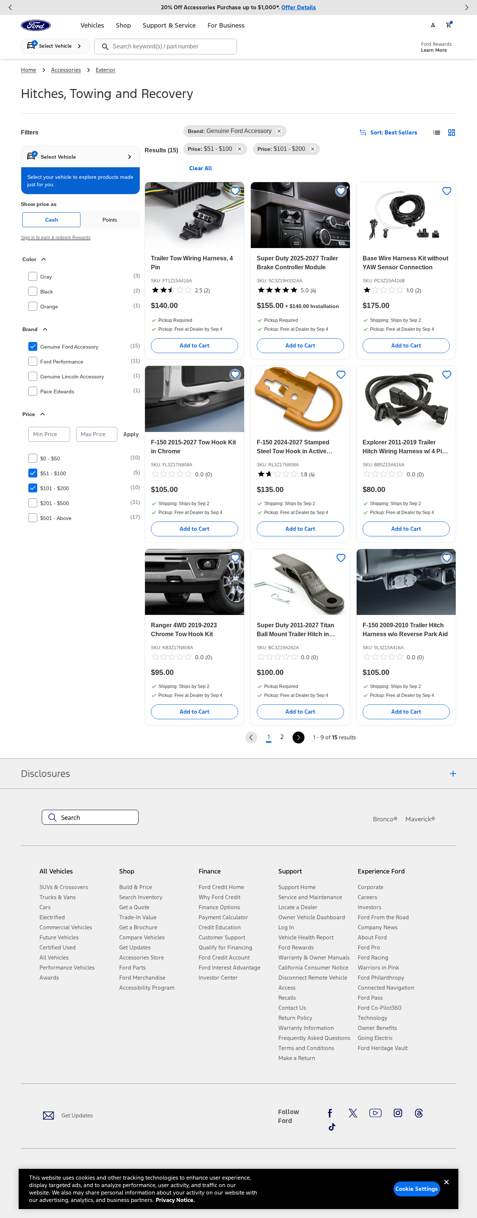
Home (28, 69)
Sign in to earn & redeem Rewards (56, 237)
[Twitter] (352, 1113)
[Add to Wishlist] (235, 191)
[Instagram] (398, 1113)
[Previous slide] (10, 7)
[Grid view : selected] (451, 133)
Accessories (66, 69)
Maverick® (420, 819)
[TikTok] (332, 1126)
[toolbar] (238, 7)
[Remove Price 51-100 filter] (240, 149)
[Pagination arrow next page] (298, 737)
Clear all (200, 168)
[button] (156, 874)
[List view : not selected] (436, 133)
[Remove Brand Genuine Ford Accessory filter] (279, 131)
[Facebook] (332, 1113)
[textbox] (90, 817)
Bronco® (385, 819)
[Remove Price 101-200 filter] (313, 149)
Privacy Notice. (175, 1199)
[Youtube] (375, 1113)
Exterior (106, 69)
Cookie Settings (416, 1188)
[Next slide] (467, 7)
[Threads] (418, 1113)
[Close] (446, 1188)
